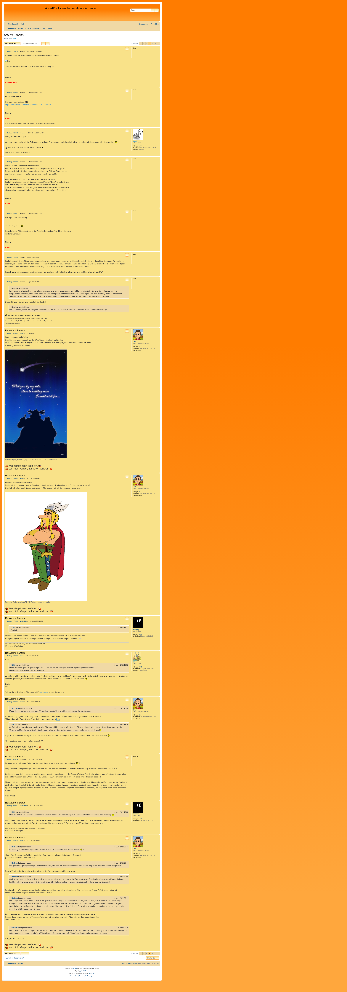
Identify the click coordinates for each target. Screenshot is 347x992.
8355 (140, 667)
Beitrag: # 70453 (12, 702)
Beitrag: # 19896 (12, 162)
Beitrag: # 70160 (12, 333)
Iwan (14, 38)
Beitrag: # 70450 (12, 479)
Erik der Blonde (44, 692)
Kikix (134, 341)
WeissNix (136, 629)
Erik (134, 662)
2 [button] (146, 44)
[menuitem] (21, 24)
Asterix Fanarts (14, 35)
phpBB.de (91, 973)
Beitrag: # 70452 (12, 656)
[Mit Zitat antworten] (127, 48)
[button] (140, 43)
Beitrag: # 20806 (12, 282)
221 (140, 346)
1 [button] (143, 44)
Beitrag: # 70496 (12, 840)
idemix (135, 141)
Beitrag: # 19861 (12, 133)
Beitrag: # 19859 (12, 93)
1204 (140, 146)
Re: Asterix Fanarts (15, 330)
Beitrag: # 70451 (12, 621)
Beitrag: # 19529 (12, 51)
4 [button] (152, 44)
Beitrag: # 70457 (12, 806)
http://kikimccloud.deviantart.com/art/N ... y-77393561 (28, 105)
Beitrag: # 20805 (12, 257)
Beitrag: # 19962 (12, 214)
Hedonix (15, 847)
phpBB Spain (84, 971)
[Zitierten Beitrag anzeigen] (30, 627)
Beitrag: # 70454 (12, 759)
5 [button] (155, 44)
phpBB (75, 968)
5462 (140, 634)
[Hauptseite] (24, 12)
